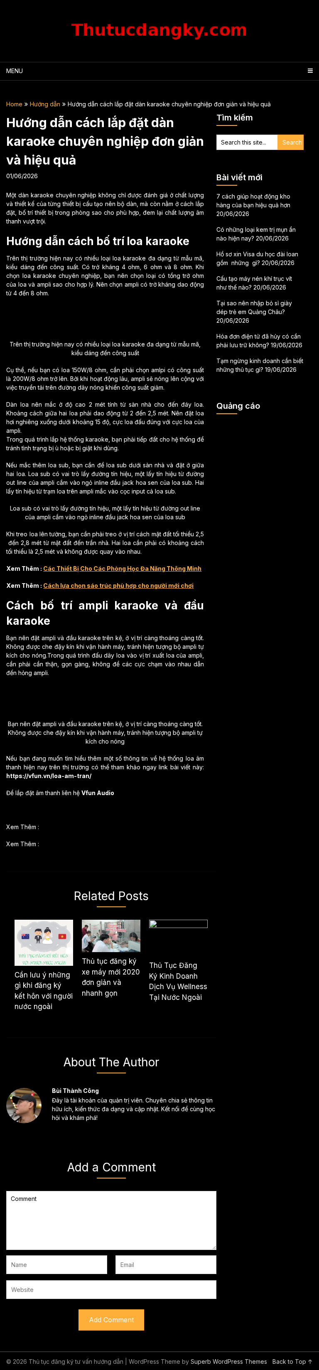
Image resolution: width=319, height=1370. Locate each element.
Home (14, 104)
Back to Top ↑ (292, 1361)
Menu (14, 70)
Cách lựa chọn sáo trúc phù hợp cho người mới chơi (118, 585)
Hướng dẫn (45, 104)
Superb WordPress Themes (229, 1361)
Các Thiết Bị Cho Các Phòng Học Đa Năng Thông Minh (122, 568)
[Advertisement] (260, 461)
